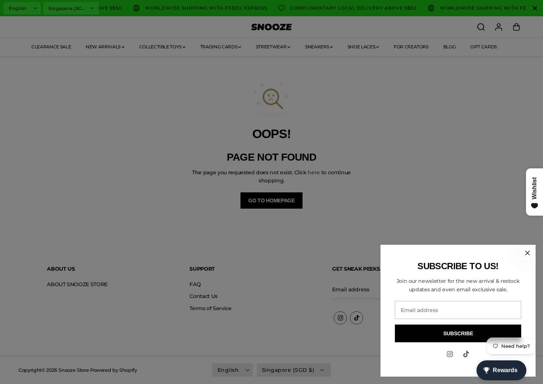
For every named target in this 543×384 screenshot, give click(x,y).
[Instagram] (450, 354)
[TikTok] (466, 354)
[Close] (527, 253)
